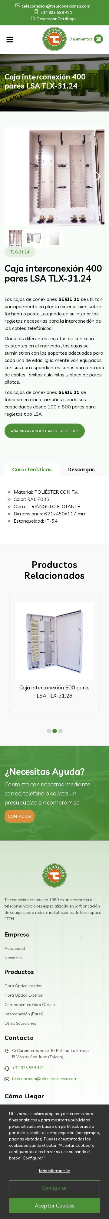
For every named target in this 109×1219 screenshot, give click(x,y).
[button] (97, 176)
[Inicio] (54, 876)
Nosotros (13, 957)
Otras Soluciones (20, 1023)
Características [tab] (32, 469)
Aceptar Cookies (54, 1205)
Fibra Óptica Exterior (24, 995)
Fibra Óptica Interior (23, 985)
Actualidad (15, 948)
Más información (54, 1170)
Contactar (19, 816)
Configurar (54, 1187)
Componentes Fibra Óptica (30, 1004)
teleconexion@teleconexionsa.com (56, 6)
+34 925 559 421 (56, 12)
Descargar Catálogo (56, 18)
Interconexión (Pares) (24, 1014)
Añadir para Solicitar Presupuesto (44, 431)
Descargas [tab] (81, 469)
